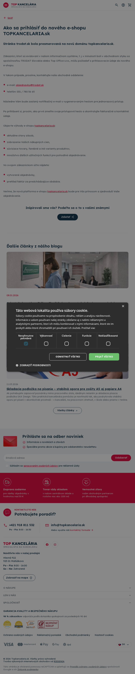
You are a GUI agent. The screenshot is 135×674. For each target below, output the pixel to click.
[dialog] (67, 337)
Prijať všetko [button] (104, 356)
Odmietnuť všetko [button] (68, 356)
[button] (33, 365)
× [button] (123, 306)
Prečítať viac (88, 328)
